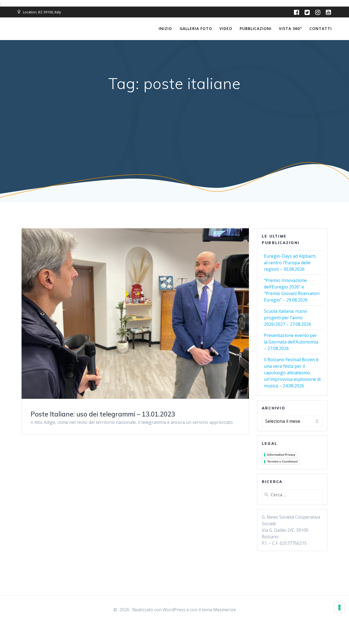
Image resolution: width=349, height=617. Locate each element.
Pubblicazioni (256, 28)
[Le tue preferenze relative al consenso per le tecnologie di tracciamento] (339, 607)
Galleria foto (196, 28)
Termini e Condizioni (282, 461)
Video (225, 28)
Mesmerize (224, 610)
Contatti (320, 28)
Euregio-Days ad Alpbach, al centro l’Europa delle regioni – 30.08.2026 (290, 262)
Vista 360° (290, 28)
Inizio (165, 28)
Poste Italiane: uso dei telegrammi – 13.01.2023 (103, 414)
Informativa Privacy (281, 455)
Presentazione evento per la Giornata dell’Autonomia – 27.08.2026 (291, 341)
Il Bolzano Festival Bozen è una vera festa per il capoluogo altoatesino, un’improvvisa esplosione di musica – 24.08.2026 (292, 373)
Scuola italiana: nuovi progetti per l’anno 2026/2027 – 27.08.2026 (287, 317)
